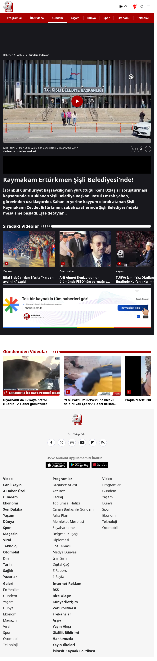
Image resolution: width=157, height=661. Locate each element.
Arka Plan (60, 515)
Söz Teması (62, 546)
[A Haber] (8, 6)
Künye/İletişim (65, 602)
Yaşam (75, 18)
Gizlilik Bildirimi (66, 632)
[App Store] (56, 465)
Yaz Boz (59, 491)
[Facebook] (51, 442)
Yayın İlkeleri (64, 644)
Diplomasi (61, 540)
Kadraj (58, 497)
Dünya (91, 18)
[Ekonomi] (106, 6)
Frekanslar (62, 614)
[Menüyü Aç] (148, 6)
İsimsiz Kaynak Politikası (74, 651)
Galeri (8, 583)
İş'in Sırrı (60, 558)
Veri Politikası (64, 608)
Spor (107, 18)
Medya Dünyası (65, 552)
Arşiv (57, 620)
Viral (7, 540)
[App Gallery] (99, 465)
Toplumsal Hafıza (66, 503)
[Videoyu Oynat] (77, 101)
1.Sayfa (58, 576)
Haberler (8, 55)
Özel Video (37, 18)
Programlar (14, 18)
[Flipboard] (92, 442)
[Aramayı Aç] (142, 6)
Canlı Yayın (12, 484)
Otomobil (11, 552)
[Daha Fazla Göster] (148, 149)
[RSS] (103, 442)
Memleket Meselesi (68, 521)
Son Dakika (12, 509)
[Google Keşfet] (77, 308)
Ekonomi (123, 18)
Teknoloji (143, 18)
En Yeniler (11, 589)
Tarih (7, 564)
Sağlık (8, 570)
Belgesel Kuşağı (65, 533)
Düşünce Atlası (65, 484)
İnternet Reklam (67, 583)
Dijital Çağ (61, 564)
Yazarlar (10, 576)
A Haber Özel (14, 491)
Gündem (57, 18)
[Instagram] (72, 442)
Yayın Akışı (62, 626)
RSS (56, 589)
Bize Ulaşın (62, 595)
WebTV (20, 55)
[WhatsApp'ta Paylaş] (140, 149)
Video (8, 478)
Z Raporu (60, 570)
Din (6, 558)
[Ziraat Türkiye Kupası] (135, 6)
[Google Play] (79, 465)
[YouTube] (82, 442)
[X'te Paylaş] (133, 149)
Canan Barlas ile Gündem (73, 509)
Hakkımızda (63, 638)
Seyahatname (64, 527)
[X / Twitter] (61, 442)
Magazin (10, 533)
